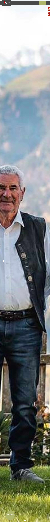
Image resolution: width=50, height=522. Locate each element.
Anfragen (42, 2)
